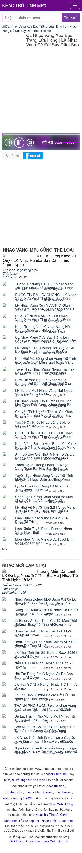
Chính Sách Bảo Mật (40, 841)
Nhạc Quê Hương (61, 804)
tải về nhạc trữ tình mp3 (28, 780)
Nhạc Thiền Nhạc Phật (57, 820)
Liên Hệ (63, 841)
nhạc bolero (63, 792)
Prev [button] (8, 143)
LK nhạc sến (13, 792)
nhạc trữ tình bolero (38, 792)
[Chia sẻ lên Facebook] (33, 155)
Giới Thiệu (16, 841)
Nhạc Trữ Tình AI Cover (51, 814)
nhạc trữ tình (55, 786)
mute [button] (50, 142)
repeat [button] (45, 143)
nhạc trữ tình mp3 (56, 774)
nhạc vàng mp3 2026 (18, 798)
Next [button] (30, 143)
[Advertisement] (41, 89)
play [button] (19, 142)
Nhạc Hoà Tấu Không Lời (21, 820)
